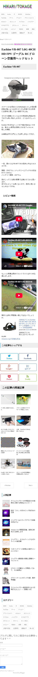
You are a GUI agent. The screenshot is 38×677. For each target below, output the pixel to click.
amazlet (28, 329)
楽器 (27, 29)
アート (11, 18)
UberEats (27, 14)
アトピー (19, 18)
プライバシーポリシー (7, 671)
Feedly (27, 379)
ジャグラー (31, 21)
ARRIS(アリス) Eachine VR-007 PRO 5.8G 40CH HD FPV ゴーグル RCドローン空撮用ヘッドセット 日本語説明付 (27, 323)
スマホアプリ (5, 25)
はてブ (27, 367)
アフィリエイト (29, 18)
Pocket (9, 379)
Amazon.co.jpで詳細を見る (11, 339)
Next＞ (31, 485)
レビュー (13, 29)
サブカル (22, 21)
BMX (2, 14)
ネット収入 (4, 29)
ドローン (24, 25)
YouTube (3, 18)
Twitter (9, 358)
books (9, 14)
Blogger (22, 673)
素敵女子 (22, 33)
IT (14, 14)
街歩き (21, 29)
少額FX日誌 (4, 33)
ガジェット (13, 21)
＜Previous (7, 485)
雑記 (33, 29)
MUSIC (20, 14)
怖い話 (30, 33)
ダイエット (15, 25)
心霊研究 (14, 33)
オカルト (4, 21)
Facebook (27, 358)
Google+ (9, 369)
